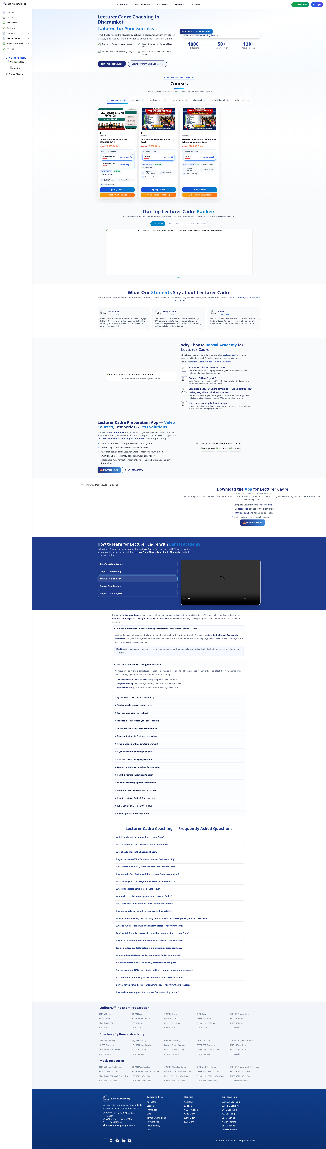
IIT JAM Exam (137, 1014)
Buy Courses (301, 4)
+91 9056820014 (114, 1122)
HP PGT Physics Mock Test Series (145, 1071)
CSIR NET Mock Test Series (110, 1067)
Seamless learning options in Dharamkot (137, 782)
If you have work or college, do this (134, 751)
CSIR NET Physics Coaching (241, 1040)
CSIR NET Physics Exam (239, 1014)
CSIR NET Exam (105, 1014)
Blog (149, 1113)
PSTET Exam (202, 1027)
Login (318, 4)
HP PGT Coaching (106, 1045)
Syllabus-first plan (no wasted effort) (135, 697)
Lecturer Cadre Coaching (175, 1045)
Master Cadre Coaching (174, 1049)
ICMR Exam (189, 1117)
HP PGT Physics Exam (141, 1018)
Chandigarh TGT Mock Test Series (211, 1076)
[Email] (129, 1140)
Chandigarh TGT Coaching (208, 1049)
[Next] (250, 252)
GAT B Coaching (229, 1109)
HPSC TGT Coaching (237, 1049)
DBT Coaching (228, 1117)
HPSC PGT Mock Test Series (240, 1071)
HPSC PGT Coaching (237, 1045)
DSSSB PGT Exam (204, 1018)
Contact (150, 1129)
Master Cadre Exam (172, 1023)
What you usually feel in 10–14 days (134, 806)
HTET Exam (136, 1027)
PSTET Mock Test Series (207, 1080)
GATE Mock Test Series (206, 1067)
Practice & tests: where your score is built (138, 720)
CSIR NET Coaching (107, 1040)
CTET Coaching (235, 1054)
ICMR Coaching (229, 1121)
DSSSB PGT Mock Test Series (209, 1071)
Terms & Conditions (156, 1117)
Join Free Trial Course (111, 63)
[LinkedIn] (123, 1140)
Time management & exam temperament (137, 744)
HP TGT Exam (137, 1023)
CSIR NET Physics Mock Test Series (244, 1067)
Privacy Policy (153, 1121)
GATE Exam (201, 1014)
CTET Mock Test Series (238, 1080)
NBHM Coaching (229, 1129)
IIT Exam (188, 1105)
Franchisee (152, 1109)
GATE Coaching (203, 1040)
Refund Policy (153, 1125)
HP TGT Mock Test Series (142, 1076)
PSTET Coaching (203, 1054)
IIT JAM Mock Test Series (142, 1067)
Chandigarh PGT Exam (108, 1023)
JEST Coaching (228, 1125)
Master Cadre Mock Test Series (177, 1076)
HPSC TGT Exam (236, 1023)
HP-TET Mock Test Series (174, 1080)
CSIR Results (158, 223)
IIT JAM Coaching (139, 1040)
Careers (150, 1105)
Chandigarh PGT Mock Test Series (113, 1076)
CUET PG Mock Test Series (175, 1067)
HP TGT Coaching (139, 1049)
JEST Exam (189, 1121)
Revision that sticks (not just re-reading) (137, 736)
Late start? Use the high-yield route (135, 759)
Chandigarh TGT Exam (206, 1023)
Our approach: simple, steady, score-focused (139, 664)
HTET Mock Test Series (141, 1080)
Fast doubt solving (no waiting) (132, 713)
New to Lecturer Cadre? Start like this (136, 798)
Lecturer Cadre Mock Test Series (178, 1071)
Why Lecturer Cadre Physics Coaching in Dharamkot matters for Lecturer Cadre (157, 628)
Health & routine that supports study (135, 775)
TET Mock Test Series (108, 1080)
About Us (151, 1101)
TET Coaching (105, 1054)
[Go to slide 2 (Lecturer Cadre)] (180, 277)
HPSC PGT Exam (236, 1018)
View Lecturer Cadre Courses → (147, 63)
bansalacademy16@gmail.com (120, 1125)
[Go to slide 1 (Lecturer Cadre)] (178, 277)
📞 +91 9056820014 (134, 470)
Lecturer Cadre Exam (173, 1018)
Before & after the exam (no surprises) (136, 790)
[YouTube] (117, 1140)
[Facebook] (105, 1140)
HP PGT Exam (104, 1018)
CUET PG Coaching (172, 1040)
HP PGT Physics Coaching (142, 1045)
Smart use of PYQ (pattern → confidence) (137, 728)
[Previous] (108, 252)
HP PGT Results (175, 223)
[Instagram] (111, 1140)
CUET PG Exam (170, 1014)
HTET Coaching (138, 1054)
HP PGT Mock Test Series (109, 1071)
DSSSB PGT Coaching (206, 1045)
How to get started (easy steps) (133, 813)
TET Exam (103, 1027)
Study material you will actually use (134, 705)
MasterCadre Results (197, 223)
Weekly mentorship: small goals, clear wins (138, 767)
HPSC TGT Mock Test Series (240, 1076)
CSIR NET (188, 1101)
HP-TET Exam (169, 1027)
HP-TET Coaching (171, 1054)
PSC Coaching (228, 1113)
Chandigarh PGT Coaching (110, 1049)
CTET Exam (234, 1027)
